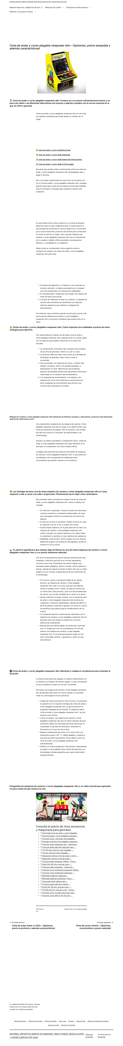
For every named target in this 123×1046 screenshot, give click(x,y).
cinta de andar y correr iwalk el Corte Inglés (56, 164)
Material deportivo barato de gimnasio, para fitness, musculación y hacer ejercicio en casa (38, 1)
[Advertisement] (61, 29)
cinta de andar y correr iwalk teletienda (54, 155)
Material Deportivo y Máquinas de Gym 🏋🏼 (26, 7)
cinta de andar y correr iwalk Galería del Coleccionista (60, 160)
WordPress (101, 1037)
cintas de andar (82, 909)
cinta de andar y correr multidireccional (54, 150)
